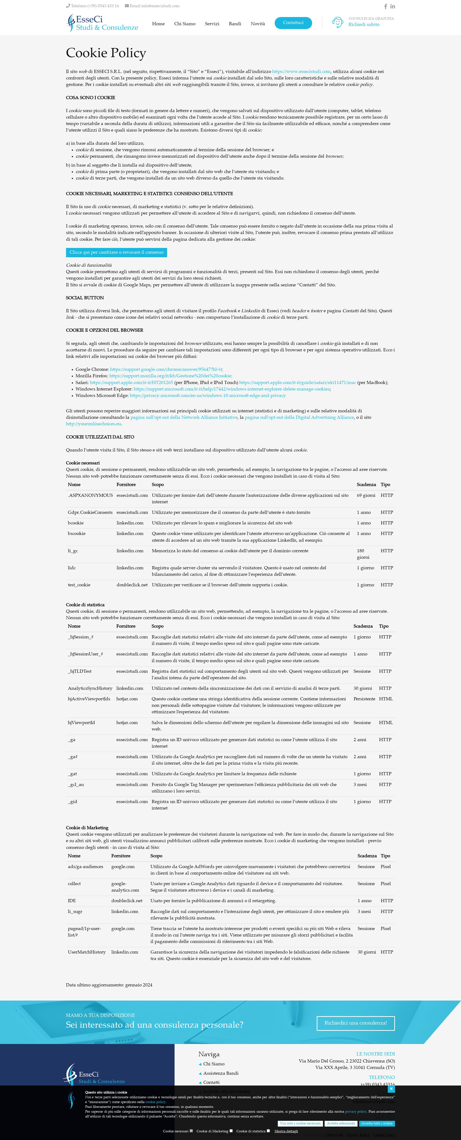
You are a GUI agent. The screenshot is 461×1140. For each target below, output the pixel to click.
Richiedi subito (364, 25)
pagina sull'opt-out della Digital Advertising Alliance (299, 417)
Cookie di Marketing (212, 1131)
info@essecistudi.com (160, 6)
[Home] (102, 23)
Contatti (211, 1082)
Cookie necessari (175, 1131)
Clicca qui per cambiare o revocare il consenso (117, 252)
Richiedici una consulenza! (356, 1023)
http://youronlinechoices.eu (93, 424)
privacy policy (355, 1112)
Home (158, 24)
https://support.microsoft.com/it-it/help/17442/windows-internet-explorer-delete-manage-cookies (232, 389)
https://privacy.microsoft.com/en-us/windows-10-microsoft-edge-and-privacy (208, 396)
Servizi (212, 24)
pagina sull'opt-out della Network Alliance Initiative (184, 417)
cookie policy (155, 1102)
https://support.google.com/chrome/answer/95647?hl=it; (166, 369)
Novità (258, 24)
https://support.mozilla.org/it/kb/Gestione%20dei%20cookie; (170, 376)
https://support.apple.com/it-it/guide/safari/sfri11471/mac (297, 383)
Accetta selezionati (341, 1123)
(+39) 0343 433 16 (103, 6)
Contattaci (293, 23)
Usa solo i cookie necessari (300, 1123)
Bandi (235, 24)
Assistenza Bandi (221, 1073)
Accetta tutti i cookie (377, 1123)
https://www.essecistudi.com (301, 72)
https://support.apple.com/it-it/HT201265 (131, 383)
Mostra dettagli (286, 1131)
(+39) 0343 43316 (378, 1085)
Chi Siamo (184, 24)
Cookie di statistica (251, 1131)
